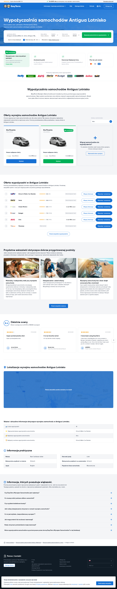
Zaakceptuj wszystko (104, 583)
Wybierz (21, 161)
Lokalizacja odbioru (11, 34)
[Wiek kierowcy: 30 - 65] (24, 40)
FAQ (71, 6)
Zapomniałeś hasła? (65, 562)
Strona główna (10, 542)
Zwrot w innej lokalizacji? (14, 40)
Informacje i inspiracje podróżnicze (54, 6)
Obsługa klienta (79, 6)
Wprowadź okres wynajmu (95, 153)
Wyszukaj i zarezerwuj (104, 194)
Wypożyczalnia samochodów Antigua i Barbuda (28, 542)
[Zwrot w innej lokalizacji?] (6, 40)
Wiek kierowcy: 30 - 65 (32, 40)
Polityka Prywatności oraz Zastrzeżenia (42, 570)
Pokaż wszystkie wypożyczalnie (58, 234)
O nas (33, 560)
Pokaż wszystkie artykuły (58, 306)
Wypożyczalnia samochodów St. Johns (53, 542)
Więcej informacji (88, 194)
